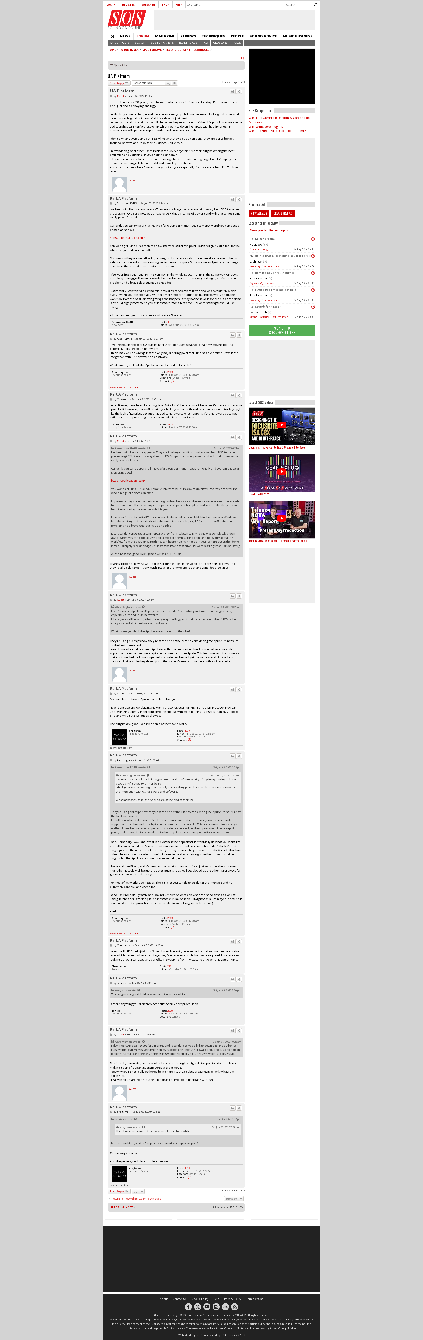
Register (128, 4)
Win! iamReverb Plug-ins (266, 126)
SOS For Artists (162, 42)
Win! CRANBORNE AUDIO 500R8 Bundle (277, 131)
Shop (165, 4)
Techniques (213, 36)
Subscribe (148, 4)
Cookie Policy (200, 1299)
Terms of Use (254, 1299)
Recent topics (279, 230)
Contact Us (180, 1299)
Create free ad (282, 213)
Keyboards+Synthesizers (262, 283)
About (164, 1299)
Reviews (188, 36)
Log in (111, 4)
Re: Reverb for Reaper (265, 307)
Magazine (165, 36)
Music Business (298, 36)
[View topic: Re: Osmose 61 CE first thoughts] (313, 273)
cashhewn (256, 261)
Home (112, 36)
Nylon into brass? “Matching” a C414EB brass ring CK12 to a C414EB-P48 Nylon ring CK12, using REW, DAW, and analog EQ (281, 256)
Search (140, 42)
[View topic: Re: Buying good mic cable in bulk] (313, 290)
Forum (142, 36)
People (237, 36)
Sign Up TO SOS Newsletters (282, 330)
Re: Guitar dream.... (263, 239)
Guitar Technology (259, 249)
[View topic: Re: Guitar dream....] (313, 239)
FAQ (205, 42)
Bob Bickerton (259, 278)
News (125, 36)
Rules (237, 42)
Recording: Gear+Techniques (187, 50)
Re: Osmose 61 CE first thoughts (272, 273)
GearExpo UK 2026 (259, 494)
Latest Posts (120, 42)
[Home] (127, 18)
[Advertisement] (282, 368)
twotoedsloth (258, 312)
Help (179, 4)
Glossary (220, 42)
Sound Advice (263, 36)
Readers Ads (188, 42)
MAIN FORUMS (152, 50)
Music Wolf (256, 244)
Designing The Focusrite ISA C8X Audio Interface (277, 447)
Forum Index (129, 50)
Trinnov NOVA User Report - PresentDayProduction (278, 540)
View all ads (259, 213)
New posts (258, 230)
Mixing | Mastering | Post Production (269, 316)
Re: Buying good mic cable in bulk (273, 290)
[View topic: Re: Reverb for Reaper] (313, 307)
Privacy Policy (232, 1299)
